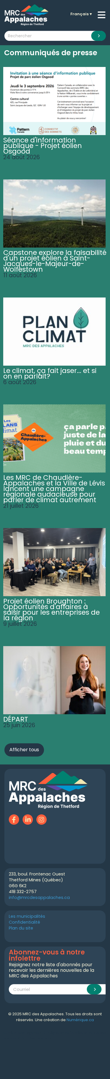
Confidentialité (24, 922)
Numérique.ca (80, 1019)
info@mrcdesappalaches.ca (39, 897)
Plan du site (21, 928)
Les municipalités (27, 916)
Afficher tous (24, 749)
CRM (21, 1038)
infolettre (33, 1038)
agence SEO (36, 1033)
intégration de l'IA (60, 1033)
